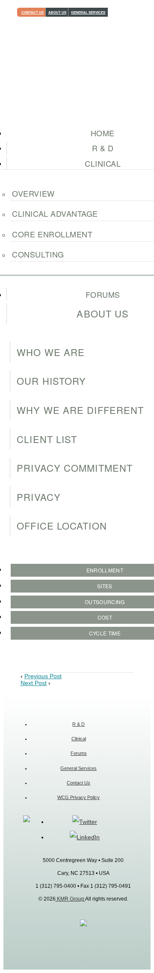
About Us (57, 12)
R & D (78, 724)
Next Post (34, 683)
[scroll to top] (83, 925)
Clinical (78, 738)
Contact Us (32, 12)
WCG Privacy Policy (78, 797)
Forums (79, 753)
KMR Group (70, 899)
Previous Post (43, 676)
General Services (88, 12)
